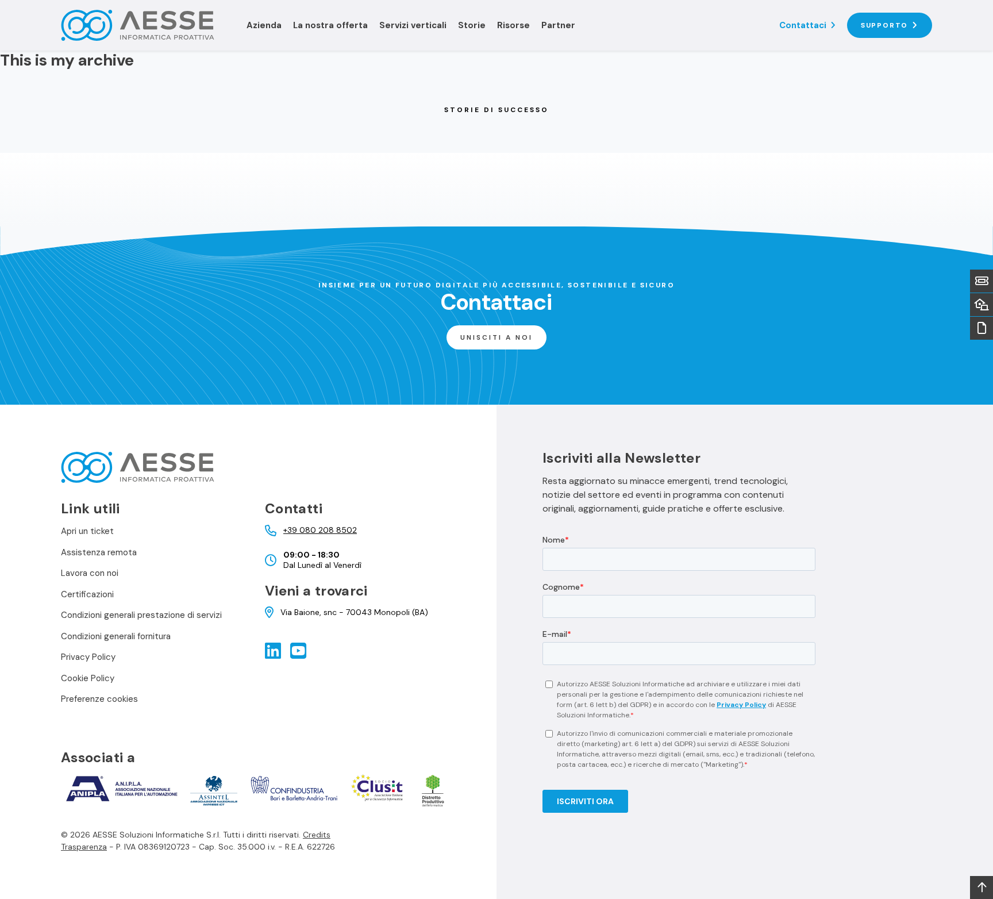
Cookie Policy (87, 678)
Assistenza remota (99, 552)
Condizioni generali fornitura (116, 636)
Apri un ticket (87, 531)
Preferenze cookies (99, 699)
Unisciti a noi (496, 337)
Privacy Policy (88, 657)
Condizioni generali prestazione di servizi (141, 615)
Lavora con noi (89, 573)
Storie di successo (496, 109)
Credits (316, 834)
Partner (558, 25)
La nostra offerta (330, 25)
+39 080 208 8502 (320, 530)
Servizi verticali (413, 25)
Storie (472, 25)
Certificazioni (87, 594)
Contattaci (802, 25)
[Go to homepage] (147, 25)
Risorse (513, 25)
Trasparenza (84, 847)
